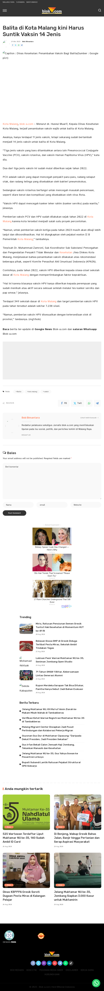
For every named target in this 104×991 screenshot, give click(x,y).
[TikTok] (71, 963)
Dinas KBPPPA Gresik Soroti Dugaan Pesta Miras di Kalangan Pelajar (24, 895)
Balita (19, 392)
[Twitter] (15, 45)
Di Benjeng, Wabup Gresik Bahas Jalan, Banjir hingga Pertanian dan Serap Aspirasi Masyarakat (77, 837)
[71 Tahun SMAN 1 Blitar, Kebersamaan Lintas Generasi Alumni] (26, 675)
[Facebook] (12, 45)
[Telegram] (21, 45)
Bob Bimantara (28, 41)
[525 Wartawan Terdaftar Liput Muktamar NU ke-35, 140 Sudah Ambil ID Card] (26, 812)
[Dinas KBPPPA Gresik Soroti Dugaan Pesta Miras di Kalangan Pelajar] (26, 870)
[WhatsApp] (18, 45)
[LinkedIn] (49, 963)
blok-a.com (26, 124)
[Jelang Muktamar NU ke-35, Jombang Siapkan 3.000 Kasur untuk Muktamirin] (77, 870)
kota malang (32, 392)
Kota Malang (10, 124)
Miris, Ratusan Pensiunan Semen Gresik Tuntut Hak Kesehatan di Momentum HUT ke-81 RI (60, 627)
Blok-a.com (51, 329)
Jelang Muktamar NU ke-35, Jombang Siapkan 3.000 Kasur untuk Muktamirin (74, 895)
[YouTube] (54, 963)
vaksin (46, 392)
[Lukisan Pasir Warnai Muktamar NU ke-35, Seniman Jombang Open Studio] (26, 661)
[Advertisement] (52, 360)
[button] (96, 983)
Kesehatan (65, 252)
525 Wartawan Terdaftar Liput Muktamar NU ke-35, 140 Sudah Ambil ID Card (23, 837)
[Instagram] (43, 963)
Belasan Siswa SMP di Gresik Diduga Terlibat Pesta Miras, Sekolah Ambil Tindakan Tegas (56, 644)
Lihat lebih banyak (88, 418)
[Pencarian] (99, 10)
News (9, 827)
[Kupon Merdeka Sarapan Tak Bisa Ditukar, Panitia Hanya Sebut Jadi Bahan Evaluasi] (26, 689)
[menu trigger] (5, 10)
